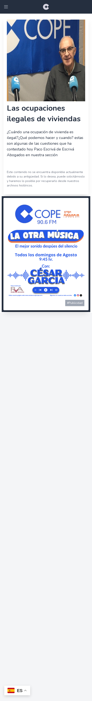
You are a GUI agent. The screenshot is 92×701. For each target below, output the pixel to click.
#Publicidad (75, 303)
